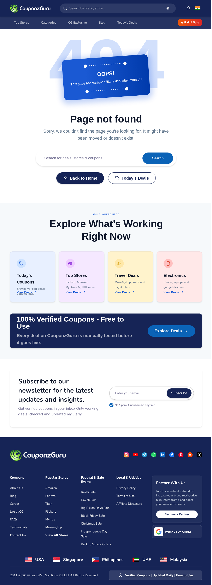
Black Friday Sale (93, 516)
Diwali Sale (88, 500)
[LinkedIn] (163, 455)
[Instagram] (126, 455)
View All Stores (56, 535)
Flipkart (50, 511)
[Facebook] (172, 455)
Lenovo (50, 496)
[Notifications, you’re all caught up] (188, 8)
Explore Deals (168, 331)
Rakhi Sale (191, 22)
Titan (48, 504)
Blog (13, 496)
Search (158, 158)
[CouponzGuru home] (30, 8)
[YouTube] (135, 455)
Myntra (50, 519)
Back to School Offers (96, 544)
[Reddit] (190, 455)
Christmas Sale (91, 523)
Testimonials (18, 527)
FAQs (14, 519)
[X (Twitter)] (199, 455)
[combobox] (115, 8)
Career (14, 504)
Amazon (51, 488)
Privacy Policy (126, 488)
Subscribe (179, 393)
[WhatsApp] (154, 455)
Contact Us (18, 535)
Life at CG (17, 511)
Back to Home (83, 178)
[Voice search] (167, 8)
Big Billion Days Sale (95, 508)
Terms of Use (125, 496)
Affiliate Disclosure (129, 504)
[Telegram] (144, 455)
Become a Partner (177, 514)
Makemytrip (53, 527)
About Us (16, 488)
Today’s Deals (135, 178)
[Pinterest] (181, 455)
